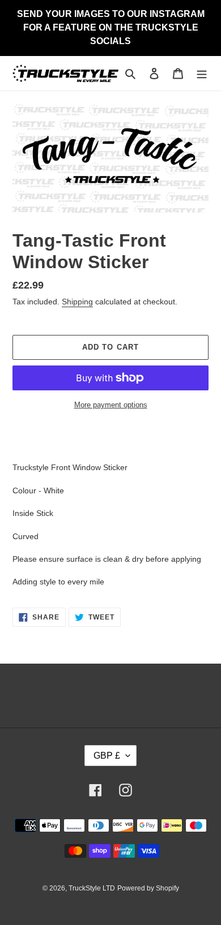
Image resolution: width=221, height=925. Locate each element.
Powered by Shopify (148, 888)
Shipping (77, 301)
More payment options (110, 405)
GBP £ (107, 755)
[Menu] (202, 73)
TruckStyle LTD (92, 888)
